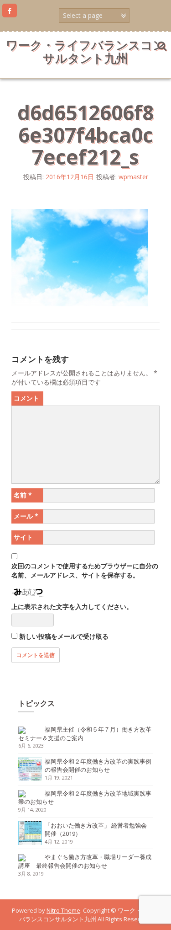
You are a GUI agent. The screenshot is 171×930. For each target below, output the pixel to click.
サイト (23, 537)
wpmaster (133, 176)
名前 (23, 495)
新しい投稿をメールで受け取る (64, 636)
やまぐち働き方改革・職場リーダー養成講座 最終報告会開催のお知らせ (84, 861)
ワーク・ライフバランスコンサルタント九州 (85, 51)
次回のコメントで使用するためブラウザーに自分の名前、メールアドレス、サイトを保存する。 (84, 570)
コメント (26, 398)
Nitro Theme (63, 910)
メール (26, 516)
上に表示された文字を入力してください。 (72, 606)
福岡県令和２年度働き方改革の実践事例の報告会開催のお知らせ (98, 765)
